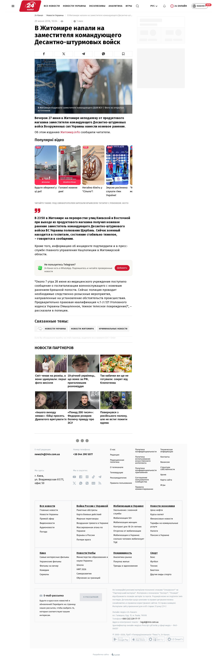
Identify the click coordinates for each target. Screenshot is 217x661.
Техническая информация (166, 451)
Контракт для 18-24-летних (127, 526)
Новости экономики (162, 505)
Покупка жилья (121, 561)
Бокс (152, 557)
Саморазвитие (84, 573)
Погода (43, 531)
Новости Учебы (86, 552)
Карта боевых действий (89, 514)
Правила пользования (121, 483)
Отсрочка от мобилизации (127, 531)
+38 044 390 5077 (83, 454)
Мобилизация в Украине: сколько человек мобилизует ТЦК (128, 539)
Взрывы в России (86, 535)
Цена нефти (156, 510)
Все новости (52, 6)
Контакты (165, 457)
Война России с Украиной (92, 505)
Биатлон (154, 570)
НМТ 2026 (81, 569)
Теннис (154, 565)
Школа (80, 565)
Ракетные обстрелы (87, 510)
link (74, 477)
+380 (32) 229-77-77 (131, 619)
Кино (43, 552)
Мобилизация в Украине (128, 505)
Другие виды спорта (160, 574)
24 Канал (39, 15)
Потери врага (84, 539)
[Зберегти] (123, 53)
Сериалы (44, 574)
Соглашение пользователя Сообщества (142, 480)
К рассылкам (90, 597)
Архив (163, 475)
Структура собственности (167, 468)
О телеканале (116, 467)
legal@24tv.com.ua (149, 622)
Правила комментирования (144, 488)
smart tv (156, 639)
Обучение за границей (88, 578)
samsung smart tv (175, 639)
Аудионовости (47, 527)
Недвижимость (122, 552)
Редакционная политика (117, 461)
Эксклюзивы (97, 6)
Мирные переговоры (87, 518)
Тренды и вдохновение (125, 565)
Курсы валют (157, 514)
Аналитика (115, 6)
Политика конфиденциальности (145, 451)
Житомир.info (70, 132)
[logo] (30, 6)
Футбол (154, 561)
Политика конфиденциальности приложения (145, 470)
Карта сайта (166, 480)
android (121, 639)
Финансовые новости (161, 518)
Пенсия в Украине (159, 535)
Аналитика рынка (122, 557)
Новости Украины (74, 6)
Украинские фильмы (50, 561)
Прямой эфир (47, 518)
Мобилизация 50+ (122, 518)
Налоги (154, 531)
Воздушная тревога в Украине (92, 523)
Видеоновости (47, 523)
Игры (129, 6)
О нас (112, 450)
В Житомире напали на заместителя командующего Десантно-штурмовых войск (99, 15)
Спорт (154, 552)
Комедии (44, 570)
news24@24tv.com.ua (47, 454)
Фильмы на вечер (49, 565)
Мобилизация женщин (125, 522)
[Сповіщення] (164, 6)
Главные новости (49, 510)
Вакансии (165, 462)
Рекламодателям (118, 478)
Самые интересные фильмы (54, 557)
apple (138, 639)
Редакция (114, 455)
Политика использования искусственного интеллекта (142, 460)
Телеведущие (116, 473)
